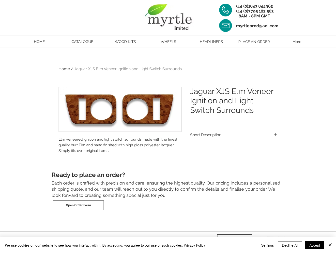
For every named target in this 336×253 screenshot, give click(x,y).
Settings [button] (267, 245)
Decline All (290, 245)
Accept (314, 245)
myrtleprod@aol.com (257, 25)
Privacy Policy (194, 245)
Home (64, 69)
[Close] (330, 245)
